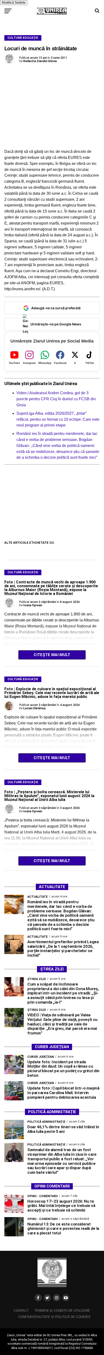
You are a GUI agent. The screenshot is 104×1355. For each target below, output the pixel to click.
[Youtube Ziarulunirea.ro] (65, 1297)
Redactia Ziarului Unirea (40, 61)
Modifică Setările (13, 2)
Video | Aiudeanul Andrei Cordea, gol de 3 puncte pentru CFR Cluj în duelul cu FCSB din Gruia (56, 399)
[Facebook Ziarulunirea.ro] (38, 1297)
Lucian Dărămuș (34, 708)
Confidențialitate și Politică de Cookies (54, 1317)
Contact (21, 1310)
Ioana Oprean (32, 605)
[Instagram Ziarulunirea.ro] (56, 1297)
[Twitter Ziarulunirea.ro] (47, 1297)
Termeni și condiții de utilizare (62, 1310)
